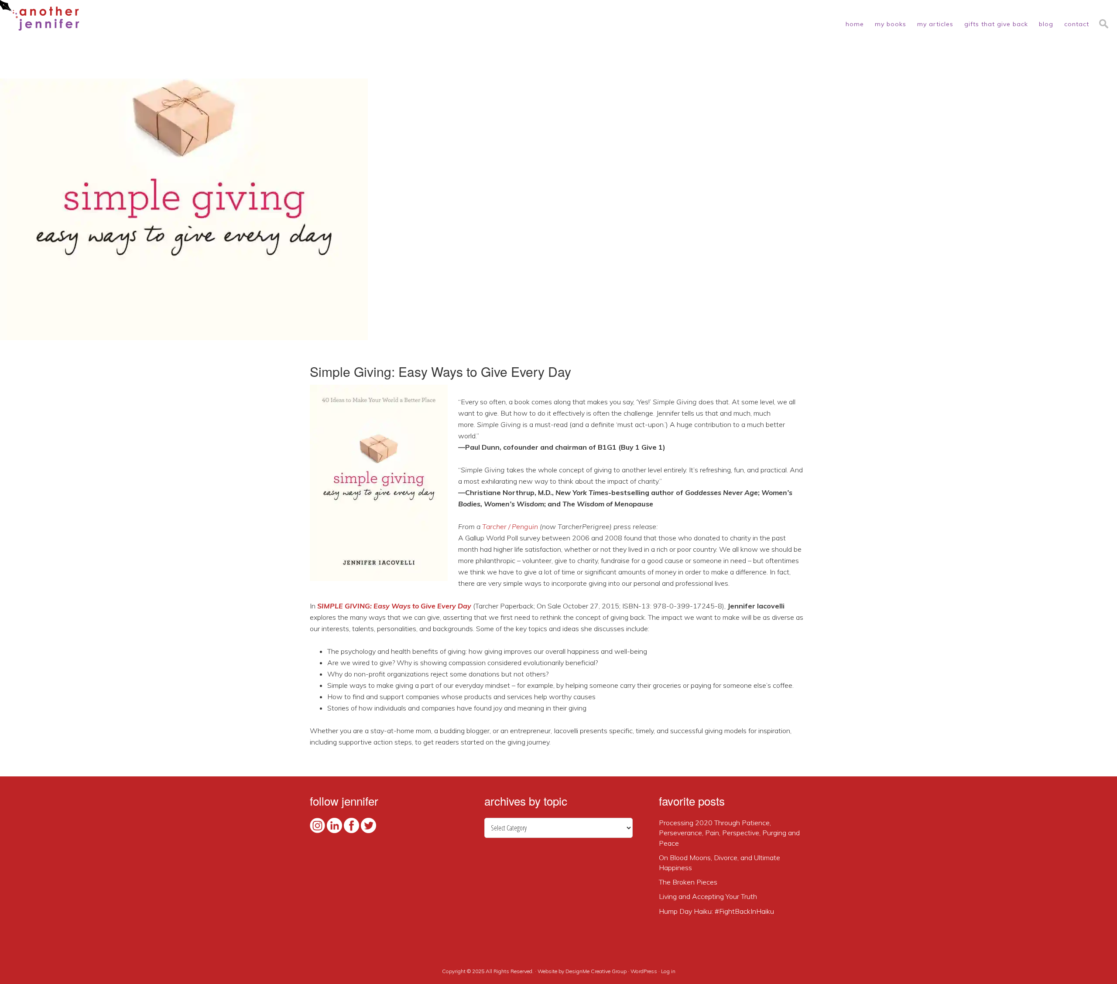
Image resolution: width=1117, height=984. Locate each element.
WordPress (643, 971)
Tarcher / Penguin (510, 526)
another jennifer (39, 15)
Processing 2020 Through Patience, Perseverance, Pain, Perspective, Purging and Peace (729, 832)
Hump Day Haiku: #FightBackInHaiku (716, 911)
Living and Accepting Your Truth (708, 896)
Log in (668, 971)
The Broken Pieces (688, 882)
